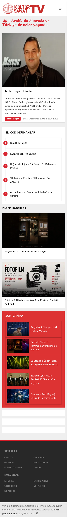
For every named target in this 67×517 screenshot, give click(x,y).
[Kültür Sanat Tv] (23, 9)
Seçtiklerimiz (10, 486)
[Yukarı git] (61, 511)
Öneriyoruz (39, 486)
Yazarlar (38, 467)
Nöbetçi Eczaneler (13, 467)
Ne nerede (9, 491)
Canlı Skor (39, 457)
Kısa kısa (9, 481)
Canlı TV (8, 457)
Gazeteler (9, 462)
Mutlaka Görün (41, 481)
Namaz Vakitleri (41, 462)
